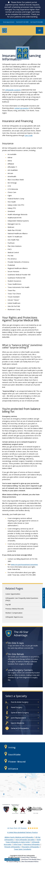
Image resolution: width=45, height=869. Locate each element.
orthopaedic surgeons (13, 90)
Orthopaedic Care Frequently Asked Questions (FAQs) (21, 599)
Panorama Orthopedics (31, 844)
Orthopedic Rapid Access (14, 617)
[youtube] (29, 822)
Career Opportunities (12, 594)
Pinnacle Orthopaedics (12, 847)
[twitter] (22, 822)
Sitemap (33, 857)
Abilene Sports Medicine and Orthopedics (19, 837)
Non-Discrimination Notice (30, 861)
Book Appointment (8, 22)
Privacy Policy (25, 857)
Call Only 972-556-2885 (36, 22)
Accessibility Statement (12, 859)
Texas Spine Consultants (22, 849)
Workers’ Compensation (13, 613)
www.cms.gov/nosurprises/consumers (24, 564)
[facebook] (15, 822)
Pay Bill (8, 604)
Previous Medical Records (14, 609)
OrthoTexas (17, 844)
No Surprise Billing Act (13, 861)
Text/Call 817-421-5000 (22, 22)
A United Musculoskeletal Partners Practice (22, 832)
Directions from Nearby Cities (31, 859)
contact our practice (21, 108)
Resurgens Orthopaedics (30, 847)
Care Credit (28, 135)
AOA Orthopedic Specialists (25, 840)
